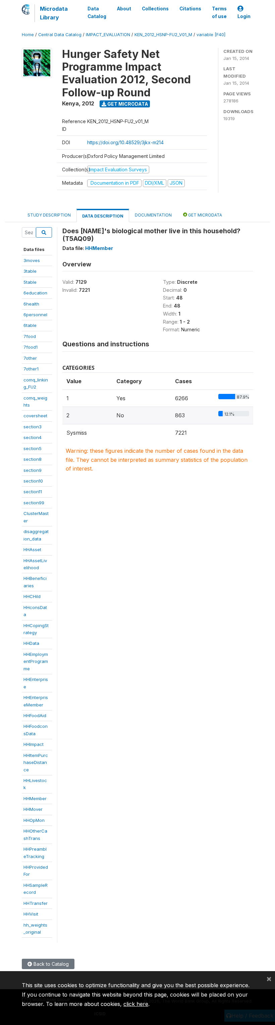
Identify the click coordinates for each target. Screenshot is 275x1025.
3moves (31, 260)
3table (30, 271)
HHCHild (32, 596)
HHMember (35, 798)
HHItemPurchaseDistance (35, 762)
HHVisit (30, 914)
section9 (32, 470)
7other (30, 358)
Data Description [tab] (102, 216)
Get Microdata (127, 104)
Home (28, 34)
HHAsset (32, 549)
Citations (190, 8)
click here (135, 1004)
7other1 (31, 368)
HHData (31, 643)
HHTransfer (35, 903)
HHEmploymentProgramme (35, 661)
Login (244, 16)
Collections (155, 8)
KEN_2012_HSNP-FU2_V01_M (163, 34)
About (124, 8)
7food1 (30, 347)
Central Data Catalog (59, 34)
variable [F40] (211, 34)
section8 (32, 459)
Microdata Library (54, 13)
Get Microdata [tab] (204, 215)
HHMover (33, 809)
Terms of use (219, 12)
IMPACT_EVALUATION (108, 34)
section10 (33, 481)
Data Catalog (97, 12)
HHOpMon (34, 820)
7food (29, 336)
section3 (32, 426)
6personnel (35, 314)
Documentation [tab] (153, 215)
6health (31, 304)
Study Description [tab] (49, 215)
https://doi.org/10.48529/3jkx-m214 (125, 142)
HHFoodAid (34, 715)
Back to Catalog (50, 964)
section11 (32, 491)
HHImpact (33, 744)
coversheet (35, 415)
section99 (33, 502)
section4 (32, 437)
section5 (32, 448)
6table (30, 325)
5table (30, 282)
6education (35, 292)
